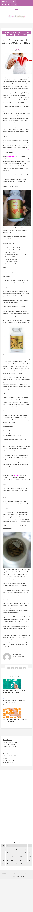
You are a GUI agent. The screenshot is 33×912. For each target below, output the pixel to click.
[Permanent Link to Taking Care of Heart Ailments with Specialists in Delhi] (3, 699)
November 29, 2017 (8, 694)
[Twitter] (2, 4)
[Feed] (9, 4)
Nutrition (10, 34)
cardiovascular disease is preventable (19, 150)
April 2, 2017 (6, 723)
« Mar (15, 867)
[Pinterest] (12, 4)
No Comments (16, 50)
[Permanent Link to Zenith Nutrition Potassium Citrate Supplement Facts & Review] (12, 688)
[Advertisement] (16, 786)
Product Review (21, 34)
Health (13, 32)
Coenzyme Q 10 (24, 359)
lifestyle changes (11, 156)
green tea (17, 475)
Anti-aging (6, 32)
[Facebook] (5, 4)
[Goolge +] (15, 4)
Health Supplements (24, 32)
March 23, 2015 (7, 704)
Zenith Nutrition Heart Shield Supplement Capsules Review (16, 41)
